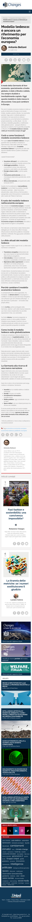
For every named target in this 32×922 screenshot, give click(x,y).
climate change (22, 849)
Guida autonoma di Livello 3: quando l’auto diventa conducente (14, 742)
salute (22, 876)
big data (27, 843)
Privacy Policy (15, 899)
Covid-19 (17, 852)
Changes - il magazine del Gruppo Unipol (14, 18)
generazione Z (17, 856)
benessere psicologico (18, 843)
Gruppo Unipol (12, 859)
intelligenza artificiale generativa (21, 868)
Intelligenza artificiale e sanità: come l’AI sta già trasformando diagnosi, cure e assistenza (15, 799)
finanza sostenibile (6, 856)
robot (17, 876)
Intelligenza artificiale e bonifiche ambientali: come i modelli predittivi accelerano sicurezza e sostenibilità (14, 713)
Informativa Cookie (25, 899)
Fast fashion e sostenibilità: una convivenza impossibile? (16, 514)
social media (23, 881)
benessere (6, 843)
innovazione (20, 861)
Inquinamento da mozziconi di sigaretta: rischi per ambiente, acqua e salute (14, 770)
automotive (25, 840)
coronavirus (10, 851)
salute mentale (8, 878)
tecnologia (21, 883)
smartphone (5, 881)
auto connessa (6, 840)
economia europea (19, 428)
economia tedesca (7, 430)
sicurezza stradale (19, 878)
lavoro (5, 871)
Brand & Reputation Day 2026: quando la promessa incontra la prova (16, 684)
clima (13, 849)
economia (9, 428)
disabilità (23, 851)
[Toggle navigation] (29, 12)
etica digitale (20, 854)
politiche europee (21, 430)
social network (6, 883)
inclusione (12, 861)
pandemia (5, 876)
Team (3, 899)
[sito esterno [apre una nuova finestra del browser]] (16, 896)
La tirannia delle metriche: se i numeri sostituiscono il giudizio (16, 585)
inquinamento (5, 864)
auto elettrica (16, 840)
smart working (13, 881)
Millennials (12, 871)
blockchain (5, 846)
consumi (4, 851)
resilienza (12, 876)
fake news (27, 854)
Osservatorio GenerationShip (12, 873)
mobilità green (19, 871)
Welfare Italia (11, 884)
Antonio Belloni (17, 47)
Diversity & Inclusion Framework (16, 901)
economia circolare (9, 854)
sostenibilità (14, 883)
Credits (8, 899)
